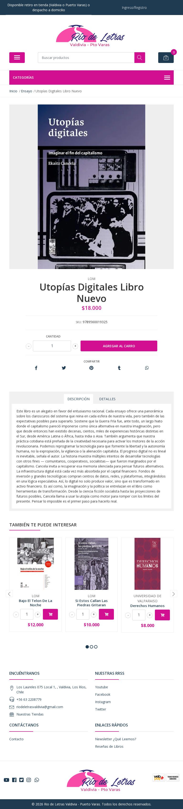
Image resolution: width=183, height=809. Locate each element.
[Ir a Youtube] (6, 780)
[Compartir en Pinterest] (91, 368)
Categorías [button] (23, 77)
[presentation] (9, 593)
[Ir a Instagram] (28, 780)
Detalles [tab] (107, 399)
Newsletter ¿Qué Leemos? (115, 739)
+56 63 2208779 (28, 699)
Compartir (92, 361)
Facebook (102, 694)
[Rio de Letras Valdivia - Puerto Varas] (89, 35)
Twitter (100, 709)
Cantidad (53, 336)
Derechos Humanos (147, 605)
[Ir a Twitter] (21, 780)
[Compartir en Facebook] (36, 368)
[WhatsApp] (37, 780)
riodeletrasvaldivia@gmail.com (39, 707)
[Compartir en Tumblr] (119, 368)
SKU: (79, 322)
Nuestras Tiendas (30, 714)
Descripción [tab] (78, 399)
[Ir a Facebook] (14, 780)
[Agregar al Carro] (50, 614)
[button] (87, 646)
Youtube (101, 687)
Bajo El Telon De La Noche (35, 602)
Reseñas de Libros (109, 746)
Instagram (103, 702)
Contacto (16, 739)
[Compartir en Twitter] (64, 368)
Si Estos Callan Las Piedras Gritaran (91, 602)
